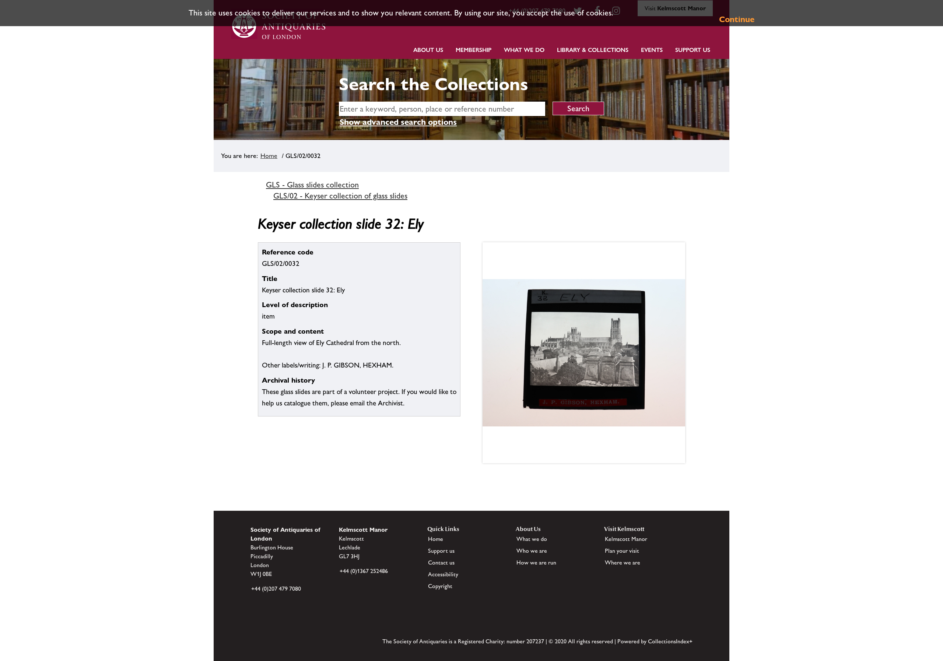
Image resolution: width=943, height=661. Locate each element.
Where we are (622, 562)
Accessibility (443, 574)
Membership (473, 49)
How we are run (536, 562)
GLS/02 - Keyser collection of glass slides (340, 195)
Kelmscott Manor (626, 538)
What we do (524, 49)
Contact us (441, 562)
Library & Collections (592, 49)
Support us (441, 550)
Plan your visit (622, 550)
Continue (736, 19)
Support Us (692, 49)
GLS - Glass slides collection (312, 184)
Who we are (531, 550)
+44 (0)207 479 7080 (276, 588)
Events (652, 49)
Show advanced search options (398, 122)
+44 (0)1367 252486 (364, 570)
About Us (428, 49)
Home (268, 155)
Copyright (440, 586)
